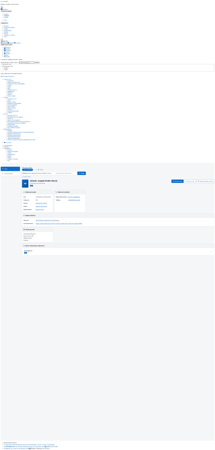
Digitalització (10, 91)
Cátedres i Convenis (9, 35)
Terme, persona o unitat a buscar (9, 62)
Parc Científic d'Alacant (13, 127)
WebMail (6, 147)
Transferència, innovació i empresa (16, 123)
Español (6, 14)
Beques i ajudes (11, 102)
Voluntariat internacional (13, 136)
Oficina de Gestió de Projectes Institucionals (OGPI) (21, 139)
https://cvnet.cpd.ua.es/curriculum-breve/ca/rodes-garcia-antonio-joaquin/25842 (59, 223)
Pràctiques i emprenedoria (14, 103)
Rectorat (6, 26)
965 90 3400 (54, 446)
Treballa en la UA (12, 90)
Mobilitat (9, 130)
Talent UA (10, 118)
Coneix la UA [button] (8, 79)
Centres (6, 29)
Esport (9, 87)
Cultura (9, 85)
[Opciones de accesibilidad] (2, 7)
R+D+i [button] (6, 114)
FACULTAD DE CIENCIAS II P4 (48, 220)
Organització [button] (7, 148)
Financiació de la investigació (15, 117)
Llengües (9, 112)
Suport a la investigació (13, 120)
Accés (9, 100)
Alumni (9, 94)
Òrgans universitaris (9, 27)
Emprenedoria (11, 124)
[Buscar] (2, 39)
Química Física (40, 209)
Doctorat (9, 109)
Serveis (6, 33)
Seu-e (5, 20)
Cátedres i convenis (12, 159)
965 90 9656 (46, 448)
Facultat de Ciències (41, 203)
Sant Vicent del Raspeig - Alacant (29, 444)
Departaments (7, 30)
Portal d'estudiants (12, 105)
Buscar (37, 62)
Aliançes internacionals (13, 138)
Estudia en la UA (12, 99)
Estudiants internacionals (13, 133)
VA (6, 11)
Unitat (5, 69)
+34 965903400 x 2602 (74, 200)
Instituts (6, 32)
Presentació (10, 80)
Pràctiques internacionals (13, 135)
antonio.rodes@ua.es (74, 197)
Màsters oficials (11, 108)
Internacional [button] (7, 129)
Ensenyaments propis (13, 111)
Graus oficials (11, 106)
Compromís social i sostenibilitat (16, 83)
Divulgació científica (12, 126)
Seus (5, 36)
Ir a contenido (4, 1)
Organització (4, 23)
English (6, 17)
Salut (8, 88)
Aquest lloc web (8, 66)
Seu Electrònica (8, 145)
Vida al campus (11, 96)
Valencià (6, 15)
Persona (6, 68)
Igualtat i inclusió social (13, 82)
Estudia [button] (6, 97)
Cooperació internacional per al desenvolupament (20, 132)
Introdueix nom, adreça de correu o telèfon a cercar (36, 173)
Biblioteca (10, 93)
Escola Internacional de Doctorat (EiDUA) (18, 121)
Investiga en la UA (12, 115)
